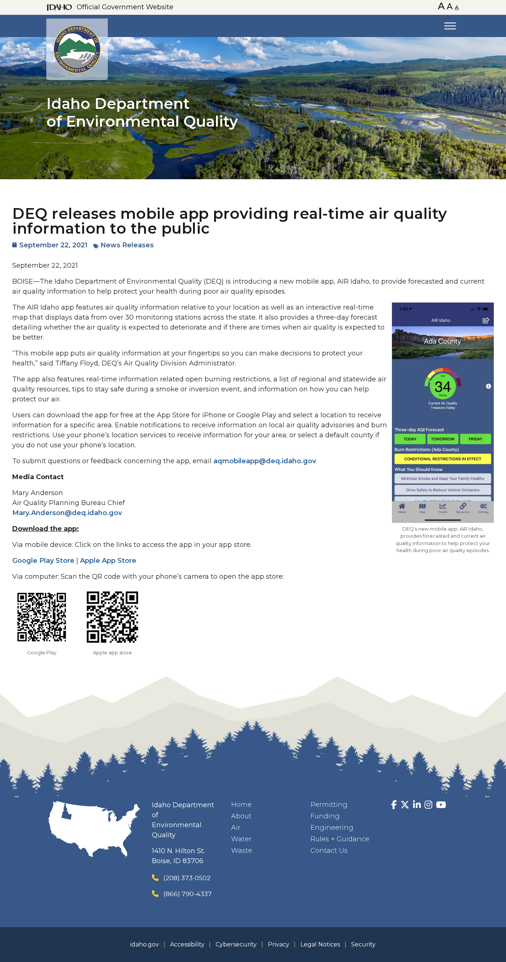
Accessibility (187, 944)
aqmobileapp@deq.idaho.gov (264, 461)
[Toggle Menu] (450, 25)
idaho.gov (144, 944)
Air (235, 828)
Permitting (328, 805)
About (241, 816)
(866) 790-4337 (187, 894)
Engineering (331, 828)
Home (241, 805)
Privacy (278, 944)
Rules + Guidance (339, 839)
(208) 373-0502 (186, 878)
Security (363, 944)
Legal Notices (320, 944)
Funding (325, 816)
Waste (241, 850)
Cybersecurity (236, 944)
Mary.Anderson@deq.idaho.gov (67, 513)
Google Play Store (43, 561)
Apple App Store (108, 561)
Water (241, 839)
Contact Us (328, 850)
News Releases (127, 245)
